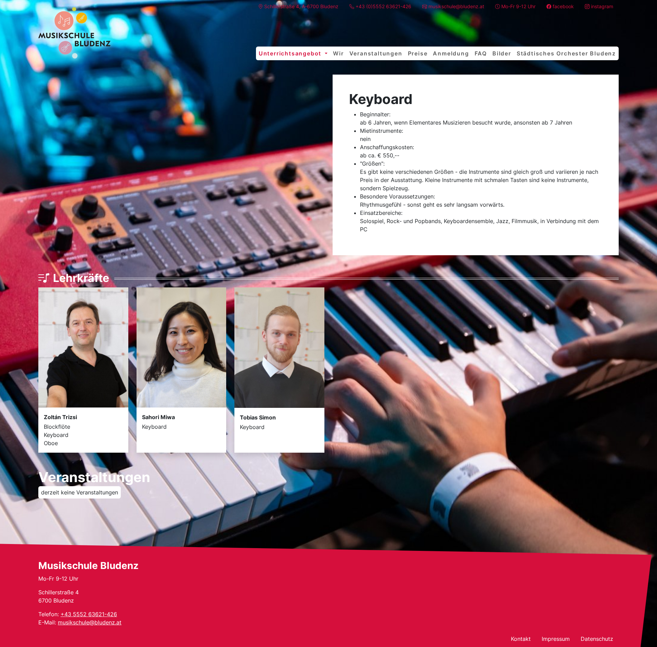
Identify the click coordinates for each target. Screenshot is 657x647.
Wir (338, 53)
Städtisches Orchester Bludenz (566, 53)
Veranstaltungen (375, 53)
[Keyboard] (74, 32)
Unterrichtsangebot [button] (291, 53)
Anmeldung (451, 53)
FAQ (481, 53)
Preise (418, 53)
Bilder (501, 53)
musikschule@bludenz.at (89, 622)
